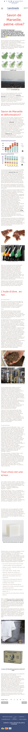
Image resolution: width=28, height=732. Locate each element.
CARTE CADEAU (23, 719)
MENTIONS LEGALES (7, 716)
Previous (5, 702)
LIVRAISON (21, 716)
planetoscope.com (13, 172)
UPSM (21, 210)
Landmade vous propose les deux (15, 600)
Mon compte (14, 3)
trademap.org (8, 133)
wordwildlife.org (15, 89)
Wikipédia (11, 122)
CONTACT (14, 719)
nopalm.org (13, 70)
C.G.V (14, 718)
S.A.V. (15, 716)
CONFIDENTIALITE (6, 719)
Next (24, 702)
